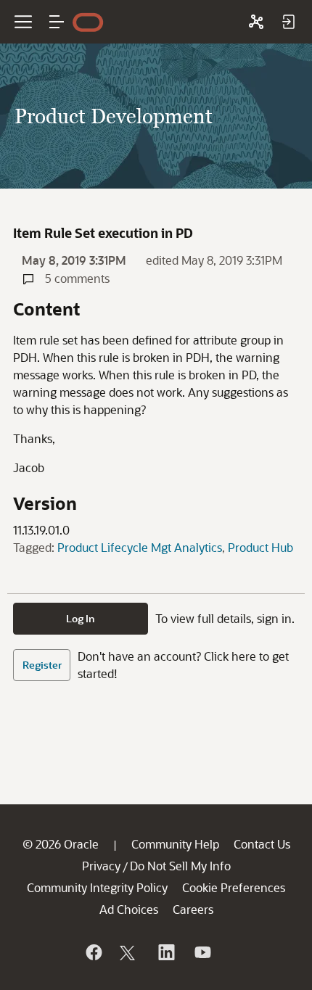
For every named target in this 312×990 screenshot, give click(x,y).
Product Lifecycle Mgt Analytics (139, 547)
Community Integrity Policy (97, 887)
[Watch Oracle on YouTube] (201, 952)
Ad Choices (128, 909)
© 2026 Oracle (60, 843)
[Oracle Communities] (256, 21)
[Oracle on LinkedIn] (165, 952)
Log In (80, 618)
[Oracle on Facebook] (92, 952)
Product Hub (260, 547)
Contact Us (262, 843)
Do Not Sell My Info (180, 865)
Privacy (101, 865)
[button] (57, 22)
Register (42, 665)
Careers (193, 909)
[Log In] (288, 22)
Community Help (175, 843)
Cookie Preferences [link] (233, 887)
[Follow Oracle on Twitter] (129, 952)
